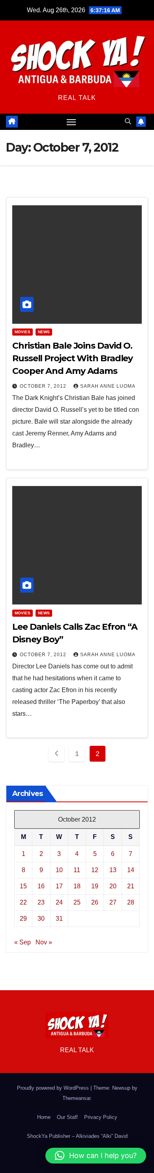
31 (59, 918)
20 (112, 886)
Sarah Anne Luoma (107, 386)
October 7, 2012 (44, 386)
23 (41, 902)
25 (77, 902)
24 (59, 902)
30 (41, 918)
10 (59, 870)
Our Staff (67, 1117)
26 (94, 902)
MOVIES (22, 332)
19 (94, 886)
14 (130, 870)
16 (41, 886)
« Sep (22, 942)
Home (44, 1117)
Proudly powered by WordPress (53, 1088)
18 (77, 886)
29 (23, 918)
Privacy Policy (100, 1117)
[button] (128, 121)
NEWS (44, 332)
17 (59, 886)
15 (23, 886)
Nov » (44, 942)
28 (130, 902)
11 (76, 870)
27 (112, 902)
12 (94, 870)
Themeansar (76, 1098)
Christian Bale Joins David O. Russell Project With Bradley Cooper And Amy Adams (72, 358)
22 (23, 902)
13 (112, 870)
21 (130, 886)
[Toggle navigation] (71, 122)
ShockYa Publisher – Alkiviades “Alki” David (77, 1136)
